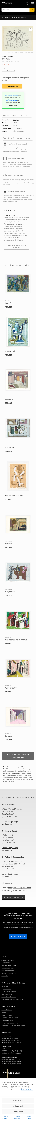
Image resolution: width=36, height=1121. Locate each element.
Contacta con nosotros (13, 166)
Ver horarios (7, 824)
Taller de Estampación (10, 1023)
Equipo (4, 1012)
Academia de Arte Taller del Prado (13, 1025)
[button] (30, 29)
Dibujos (15, 120)
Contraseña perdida (9, 991)
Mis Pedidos (7, 989)
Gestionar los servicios (17, 1095)
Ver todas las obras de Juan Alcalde (18, 756)
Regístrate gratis (11, 100)
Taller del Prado (7, 1010)
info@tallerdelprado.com (19, 888)
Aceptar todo (18, 1100)
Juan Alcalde (7, 56)
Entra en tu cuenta (11, 95)
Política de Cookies (27, 1090)
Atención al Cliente (8, 960)
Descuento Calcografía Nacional (12, 999)
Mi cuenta (5, 986)
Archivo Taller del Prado (26, 52)
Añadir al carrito (12, 86)
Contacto (5, 976)
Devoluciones (6, 963)
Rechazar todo (18, 1106)
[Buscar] (32, 10)
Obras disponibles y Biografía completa (16, 246)
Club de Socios (7, 994)
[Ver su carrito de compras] (31, 3)
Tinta (15, 122)
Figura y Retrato (18, 131)
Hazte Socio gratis (8, 71)
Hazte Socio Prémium (9, 997)
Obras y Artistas (7, 1015)
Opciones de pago (8, 970)
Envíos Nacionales (8, 968)
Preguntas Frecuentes (9, 973)
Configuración (18, 1112)
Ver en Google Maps (10, 822)
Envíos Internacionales (9, 965)
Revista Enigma (8, 1020)
